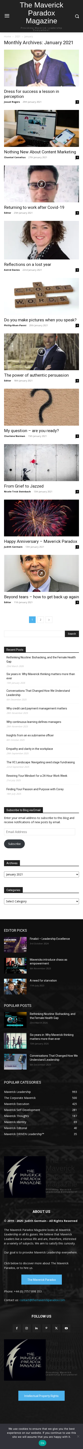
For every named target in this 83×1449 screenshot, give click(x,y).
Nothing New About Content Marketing (40, 152)
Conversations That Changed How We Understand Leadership (38, 693)
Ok (42, 1443)
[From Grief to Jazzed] (41, 462)
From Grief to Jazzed (24, 486)
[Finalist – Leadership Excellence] (15, 945)
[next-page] (49, 619)
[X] (56, 1328)
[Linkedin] (36, 1328)
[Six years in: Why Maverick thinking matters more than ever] (15, 1041)
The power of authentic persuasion (36, 375)
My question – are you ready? (31, 430)
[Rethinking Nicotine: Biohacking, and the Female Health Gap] (15, 1020)
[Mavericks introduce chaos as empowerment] (15, 966)
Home (7, 36)
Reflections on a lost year (27, 264)
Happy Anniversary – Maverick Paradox (40, 541)
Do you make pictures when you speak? (40, 320)
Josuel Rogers (12, 101)
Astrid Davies (12, 269)
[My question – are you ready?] (41, 407)
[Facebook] (17, 1328)
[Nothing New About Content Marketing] (41, 128)
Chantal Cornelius (15, 157)
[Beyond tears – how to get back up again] (41, 573)
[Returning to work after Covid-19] (41, 183)
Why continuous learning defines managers (33, 721)
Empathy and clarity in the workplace (29, 748)
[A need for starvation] (15, 986)
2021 (18, 36)
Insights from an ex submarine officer (30, 735)
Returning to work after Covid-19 (34, 207)
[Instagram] (27, 1328)
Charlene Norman (14, 436)
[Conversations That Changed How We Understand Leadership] (15, 1062)
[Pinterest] (46, 1328)
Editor (7, 212)
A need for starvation (43, 980)
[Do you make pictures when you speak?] (41, 296)
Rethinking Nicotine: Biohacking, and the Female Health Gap (41, 659)
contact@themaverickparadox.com (42, 1300)
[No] (78, 1436)
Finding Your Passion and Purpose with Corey (35, 789)
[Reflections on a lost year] (41, 240)
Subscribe (14, 844)
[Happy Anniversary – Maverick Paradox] (41, 518)
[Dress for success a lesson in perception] (41, 68)
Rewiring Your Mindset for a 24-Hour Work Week (36, 775)
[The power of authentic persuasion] (41, 351)
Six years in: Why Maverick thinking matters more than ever (40, 676)
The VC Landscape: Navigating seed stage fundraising (40, 762)
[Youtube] (66, 1328)
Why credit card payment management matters (36, 708)
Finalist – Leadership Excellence (50, 938)
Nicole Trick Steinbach (17, 491)
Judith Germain (13, 546)
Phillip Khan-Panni (15, 325)
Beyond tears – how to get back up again (41, 596)
